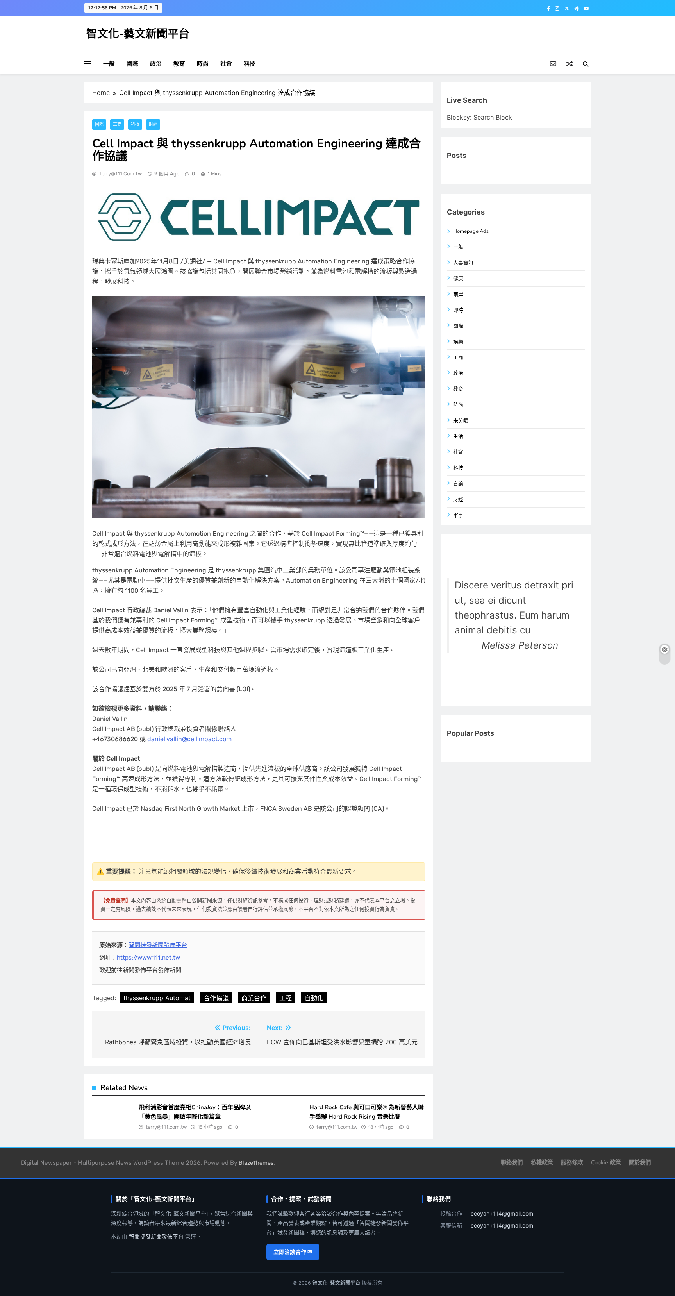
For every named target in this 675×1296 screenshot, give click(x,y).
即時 (458, 310)
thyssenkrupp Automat (157, 998)
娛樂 (458, 341)
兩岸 (458, 294)
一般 (109, 64)
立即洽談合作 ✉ (292, 1251)
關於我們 (640, 1162)
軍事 (458, 515)
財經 (153, 124)
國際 (132, 64)
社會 (226, 64)
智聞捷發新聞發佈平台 (158, 945)
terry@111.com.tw (120, 174)
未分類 (460, 420)
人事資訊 (463, 262)
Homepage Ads (471, 231)
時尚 (203, 64)
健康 (458, 278)
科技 (249, 64)
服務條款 (572, 1162)
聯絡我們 (512, 1162)
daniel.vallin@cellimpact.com (189, 739)
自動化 (314, 998)
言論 (458, 483)
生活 (458, 436)
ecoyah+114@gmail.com (502, 1213)
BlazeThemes (256, 1163)
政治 (156, 64)
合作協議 (216, 998)
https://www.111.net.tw (148, 957)
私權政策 (542, 1162)
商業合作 (253, 998)
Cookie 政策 (606, 1162)
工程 (285, 998)
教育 (179, 64)
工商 (117, 124)
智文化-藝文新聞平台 (137, 34)
